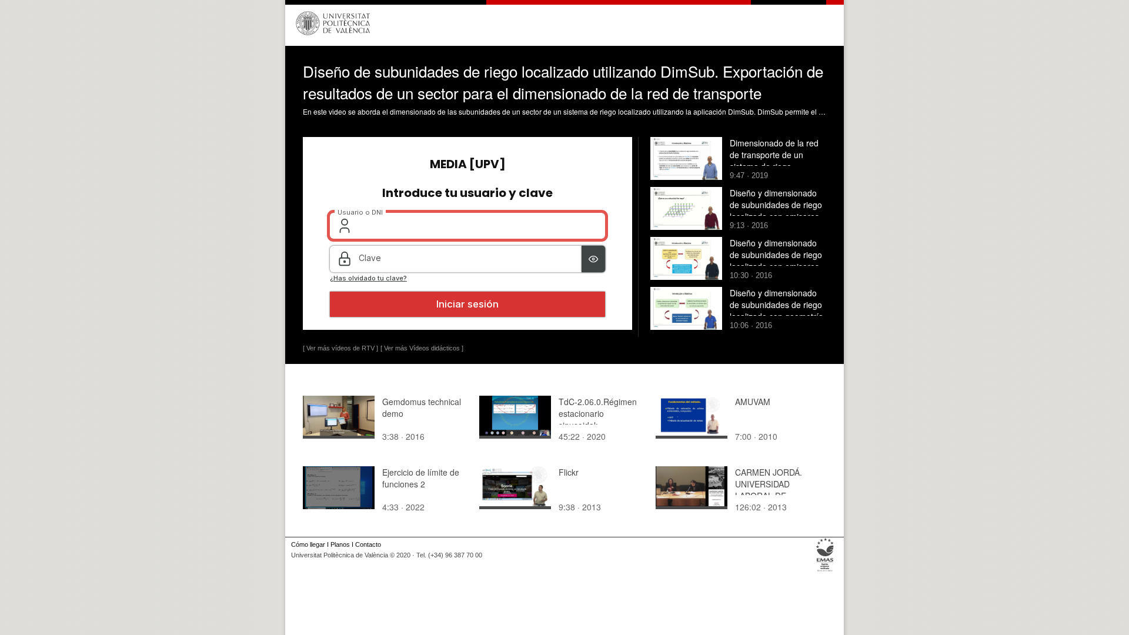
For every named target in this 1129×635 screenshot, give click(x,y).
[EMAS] (825, 571)
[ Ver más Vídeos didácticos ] (421, 348)
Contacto (368, 544)
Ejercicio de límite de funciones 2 (420, 478)
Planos (340, 544)
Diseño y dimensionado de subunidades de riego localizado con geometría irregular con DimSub (776, 310)
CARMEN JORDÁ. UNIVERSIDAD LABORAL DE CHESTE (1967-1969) (776, 489)
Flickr (569, 472)
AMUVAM (752, 401)
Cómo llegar (308, 544)
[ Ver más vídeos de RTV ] (340, 348)
